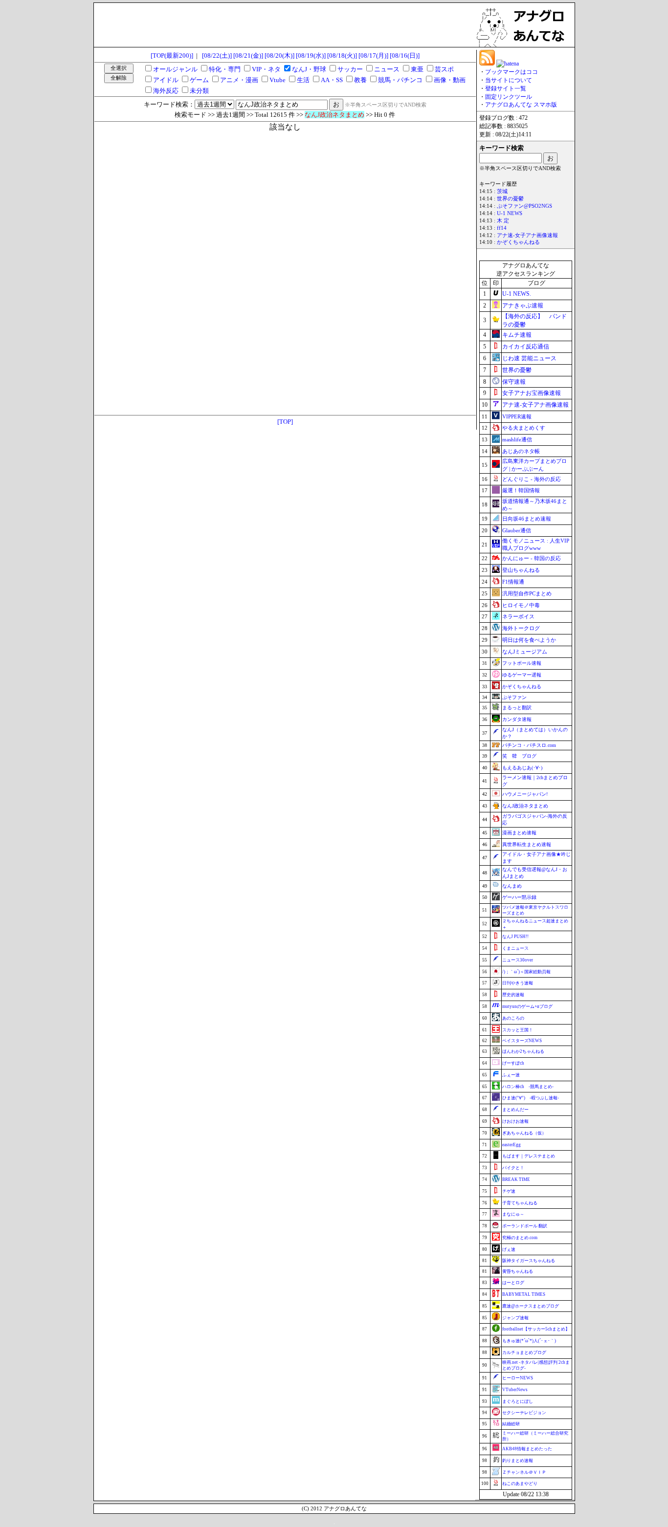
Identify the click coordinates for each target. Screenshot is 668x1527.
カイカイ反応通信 (525, 346)
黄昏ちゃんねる (517, 1271)
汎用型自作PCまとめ (527, 593)
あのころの (513, 1018)
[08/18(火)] (342, 55)
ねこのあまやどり (519, 1483)
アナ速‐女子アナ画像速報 (527, 235)
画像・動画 (450, 80)
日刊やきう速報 (517, 983)
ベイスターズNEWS (522, 1040)
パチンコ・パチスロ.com (529, 745)
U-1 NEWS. (516, 293)
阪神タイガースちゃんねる (528, 1260)
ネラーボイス (518, 616)
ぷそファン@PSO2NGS (524, 206)
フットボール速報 (521, 663)
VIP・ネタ (266, 69)
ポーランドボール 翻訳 (524, 1225)
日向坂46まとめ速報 (526, 519)
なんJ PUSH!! (515, 936)
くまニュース (515, 948)
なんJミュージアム (524, 651)
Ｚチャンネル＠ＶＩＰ (524, 1472)
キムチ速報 (517, 334)
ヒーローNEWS (517, 1377)
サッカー (350, 69)
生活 (303, 80)
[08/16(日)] (405, 55)
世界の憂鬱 (510, 198)
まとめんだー (515, 1109)
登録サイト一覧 (505, 88)
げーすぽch (513, 1063)
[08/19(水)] (311, 55)
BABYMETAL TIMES (523, 1294)
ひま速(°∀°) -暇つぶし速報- (530, 1097)
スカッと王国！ (517, 1029)
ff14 (502, 228)
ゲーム (199, 80)
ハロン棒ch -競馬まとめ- (528, 1086)
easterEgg (511, 1144)
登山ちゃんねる (521, 570)
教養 (360, 80)
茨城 (502, 191)
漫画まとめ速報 (519, 832)
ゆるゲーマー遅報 (521, 674)
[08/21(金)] (248, 55)
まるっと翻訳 (517, 707)
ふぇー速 (511, 1074)
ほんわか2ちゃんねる (523, 1051)
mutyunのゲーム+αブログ (527, 1006)
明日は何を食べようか (529, 640)
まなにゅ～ (513, 1214)
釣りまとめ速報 (517, 1460)
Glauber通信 (516, 530)
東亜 (417, 69)
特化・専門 (225, 69)
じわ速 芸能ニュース (529, 358)
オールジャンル (175, 69)
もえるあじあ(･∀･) (522, 767)
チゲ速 (508, 1191)
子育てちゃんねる (519, 1202)
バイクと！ (513, 1167)
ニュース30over (517, 960)
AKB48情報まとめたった (527, 1448)
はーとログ (513, 1282)
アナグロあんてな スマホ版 (521, 104)
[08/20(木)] (279, 55)
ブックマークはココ (511, 71)
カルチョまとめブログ (524, 1352)
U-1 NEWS (509, 213)
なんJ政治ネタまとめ (525, 805)
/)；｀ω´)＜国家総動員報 (526, 971)
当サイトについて (508, 80)
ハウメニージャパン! (525, 794)
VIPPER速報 (517, 416)
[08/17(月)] (373, 55)
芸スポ (444, 69)
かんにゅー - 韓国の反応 (531, 558)
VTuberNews (515, 1389)
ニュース (387, 69)
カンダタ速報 (517, 719)
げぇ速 (508, 1249)
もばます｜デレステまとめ (528, 1156)
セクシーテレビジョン (524, 1412)
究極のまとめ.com (519, 1237)
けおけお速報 (515, 1121)
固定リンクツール (508, 96)
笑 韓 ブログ (519, 756)
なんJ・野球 (309, 69)
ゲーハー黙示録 (519, 897)
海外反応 (165, 90)
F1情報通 (513, 582)
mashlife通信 (517, 439)
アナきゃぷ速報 (522, 305)
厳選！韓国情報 (521, 490)
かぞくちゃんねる (518, 242)
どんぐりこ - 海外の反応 (531, 479)
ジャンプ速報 (515, 1317)
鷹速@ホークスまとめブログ (530, 1306)
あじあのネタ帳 (521, 451)
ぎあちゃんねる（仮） (524, 1133)
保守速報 (514, 381)
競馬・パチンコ (400, 80)
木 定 (503, 220)
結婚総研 (511, 1423)
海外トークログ (521, 628)
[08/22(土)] (217, 55)
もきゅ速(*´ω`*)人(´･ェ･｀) (529, 1340)
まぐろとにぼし (517, 1401)
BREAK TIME (516, 1179)
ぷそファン (514, 697)
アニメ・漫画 (239, 80)
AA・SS (332, 80)
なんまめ (512, 886)
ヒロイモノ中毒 (521, 605)
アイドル (165, 80)
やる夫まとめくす (523, 428)
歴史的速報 (513, 994)
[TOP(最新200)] (172, 55)
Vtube (277, 80)
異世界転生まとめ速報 (526, 844)
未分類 (199, 90)
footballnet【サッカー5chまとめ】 (536, 1329)
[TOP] (285, 421)
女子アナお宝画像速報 (531, 393)
